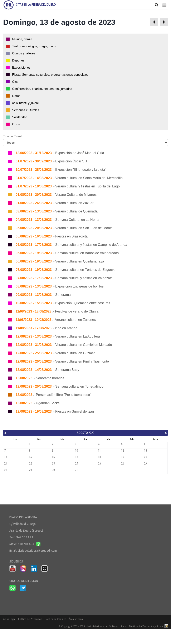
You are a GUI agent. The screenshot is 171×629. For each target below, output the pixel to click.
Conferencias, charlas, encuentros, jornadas (42, 88)
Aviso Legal (9, 618)
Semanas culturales (25, 110)
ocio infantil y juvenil (25, 103)
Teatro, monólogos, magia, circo (33, 46)
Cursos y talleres (23, 53)
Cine (15, 81)
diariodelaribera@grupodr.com (37, 550)
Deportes (18, 60)
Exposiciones (21, 67)
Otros (16, 124)
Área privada (76, 618)
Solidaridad (19, 117)
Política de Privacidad (30, 618)
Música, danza (22, 39)
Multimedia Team (139, 626)
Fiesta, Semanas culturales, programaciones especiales (50, 74)
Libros (16, 96)
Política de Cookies (55, 618)
